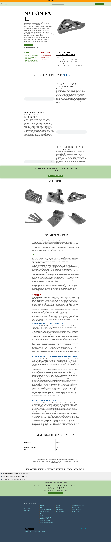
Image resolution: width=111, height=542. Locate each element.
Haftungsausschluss (76, 509)
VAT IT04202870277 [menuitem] (36, 531)
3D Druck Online (27, 508)
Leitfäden (42, 505)
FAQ (74, 4)
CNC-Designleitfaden (44, 511)
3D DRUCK (70, 75)
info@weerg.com (59, 509)
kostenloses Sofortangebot (55, 175)
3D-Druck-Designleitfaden (45, 509)
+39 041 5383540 (60, 511)
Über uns (58, 505)
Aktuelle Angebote (25, 4)
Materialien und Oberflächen (57, 4)
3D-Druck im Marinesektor (45, 520)
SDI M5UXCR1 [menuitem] (42, 531)
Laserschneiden (47, 4)
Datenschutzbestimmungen (78, 505)
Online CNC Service (28, 510)
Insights (42, 513)
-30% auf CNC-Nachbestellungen (55, 0)
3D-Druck (33, 4)
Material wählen (68, 4)
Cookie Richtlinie (75, 507)
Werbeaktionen (27, 506)
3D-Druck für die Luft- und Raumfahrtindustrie (45, 518)
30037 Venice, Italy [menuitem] (27, 531)
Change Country (75, 511)
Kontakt (58, 507)
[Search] (93, 4)
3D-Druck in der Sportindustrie (46, 522)
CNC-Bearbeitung (39, 4)
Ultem (41, 515)
